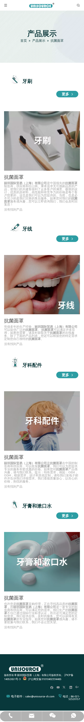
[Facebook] (51, 687)
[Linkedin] (70, 687)
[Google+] (77, 687)
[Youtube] (58, 687)
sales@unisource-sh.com (39, 696)
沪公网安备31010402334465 (44, 679)
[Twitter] (64, 687)
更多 (66, 94)
